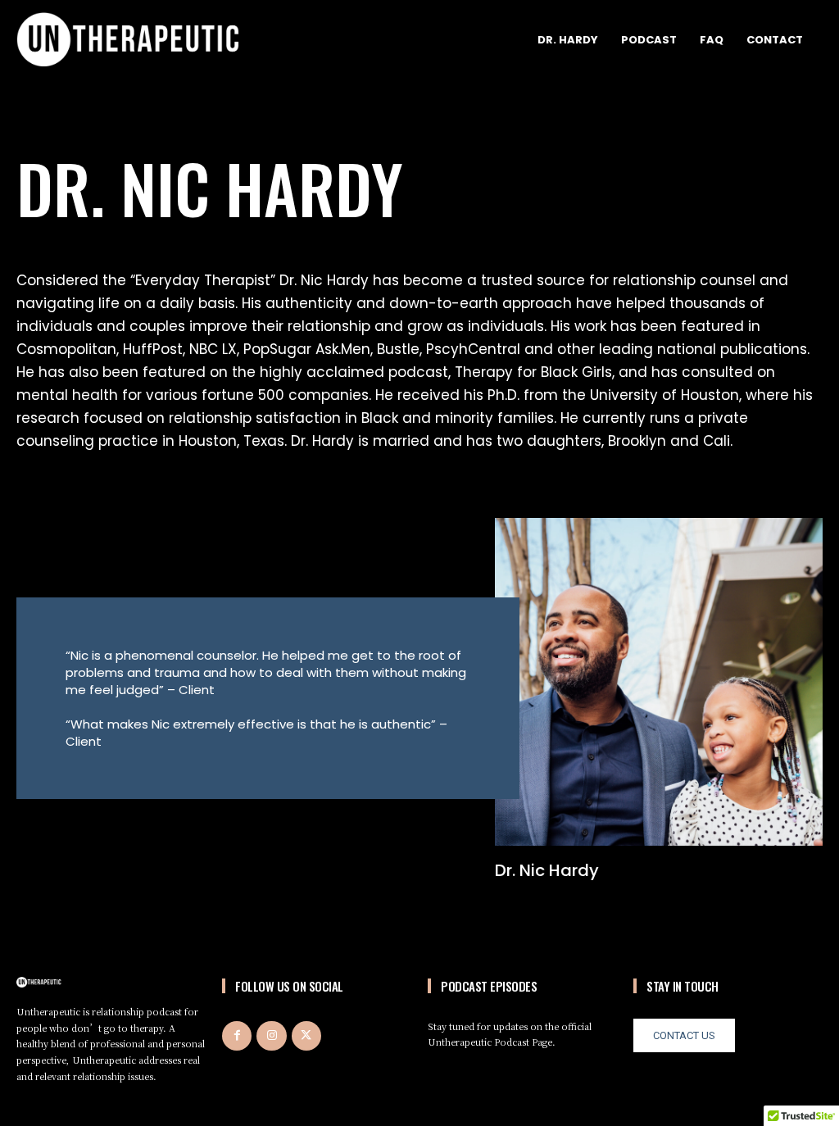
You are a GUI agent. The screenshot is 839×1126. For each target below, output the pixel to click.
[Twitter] (306, 1036)
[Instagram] (271, 1036)
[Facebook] (237, 1036)
